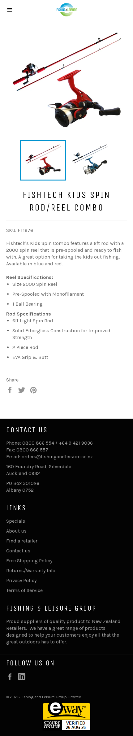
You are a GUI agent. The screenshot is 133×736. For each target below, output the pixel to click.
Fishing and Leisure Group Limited (51, 697)
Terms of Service (24, 590)
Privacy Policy (21, 580)
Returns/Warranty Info (30, 570)
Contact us (18, 551)
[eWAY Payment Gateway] (66, 729)
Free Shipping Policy (29, 561)
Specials (15, 521)
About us (16, 531)
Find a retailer (21, 541)
